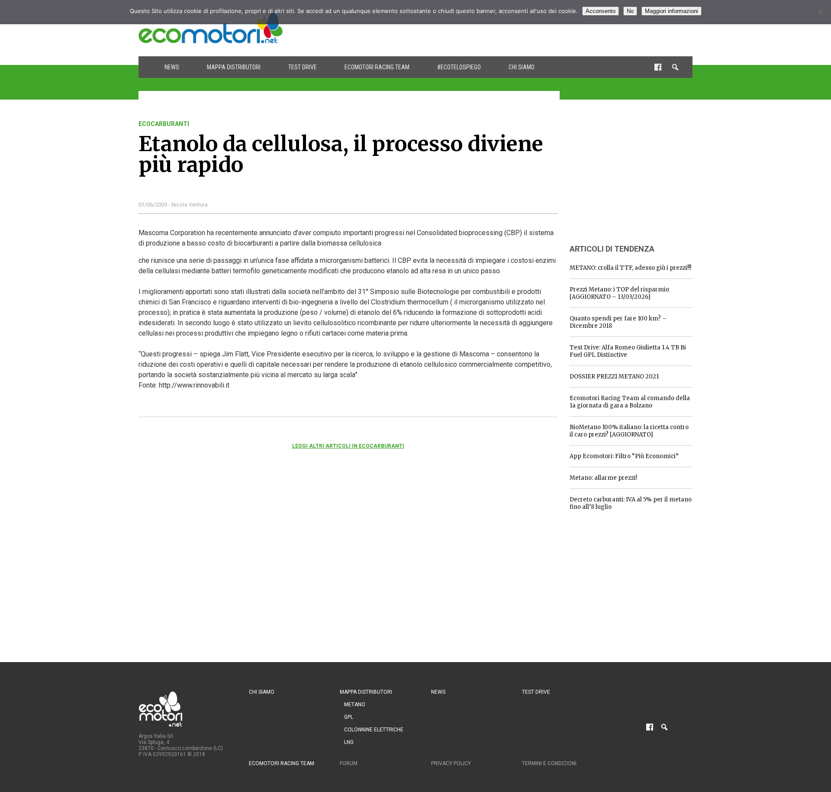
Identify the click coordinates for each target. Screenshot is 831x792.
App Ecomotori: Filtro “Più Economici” (624, 456)
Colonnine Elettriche (373, 730)
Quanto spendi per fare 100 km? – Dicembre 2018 (618, 322)
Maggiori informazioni (671, 11)
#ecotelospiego (459, 67)
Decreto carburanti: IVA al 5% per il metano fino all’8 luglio (631, 503)
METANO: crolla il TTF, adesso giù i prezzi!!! (630, 268)
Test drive (302, 67)
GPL (348, 717)
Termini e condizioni (549, 763)
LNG (349, 742)
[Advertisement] (534, 28)
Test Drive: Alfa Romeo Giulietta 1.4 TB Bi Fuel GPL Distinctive (628, 351)
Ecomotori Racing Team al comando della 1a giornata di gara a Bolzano (630, 401)
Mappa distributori (234, 67)
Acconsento (600, 11)
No (630, 11)
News (171, 67)
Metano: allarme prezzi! (603, 478)
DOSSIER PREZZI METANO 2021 (614, 376)
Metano (354, 704)
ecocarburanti (163, 123)
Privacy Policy (451, 763)
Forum (349, 763)
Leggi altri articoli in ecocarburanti (348, 446)
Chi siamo (522, 67)
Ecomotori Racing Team (377, 67)
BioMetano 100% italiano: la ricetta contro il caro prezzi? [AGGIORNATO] (629, 430)
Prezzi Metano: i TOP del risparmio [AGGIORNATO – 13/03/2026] (619, 293)
